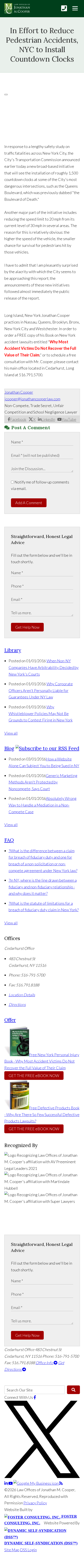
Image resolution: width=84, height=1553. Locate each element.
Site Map (11, 1549)
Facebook (18, 419)
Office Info (45, 1362)
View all (11, 733)
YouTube (69, 419)
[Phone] (64, 8)
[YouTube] (10, 1483)
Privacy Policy (35, 1502)
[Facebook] (35, 1397)
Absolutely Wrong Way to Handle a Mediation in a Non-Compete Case (42, 805)
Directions (17, 1004)
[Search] (73, 1389)
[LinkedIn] (6, 1483)
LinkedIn (48, 419)
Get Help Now (27, 627)
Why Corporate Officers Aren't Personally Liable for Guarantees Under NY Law (41, 690)
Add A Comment (28, 502)
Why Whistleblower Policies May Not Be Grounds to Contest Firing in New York (41, 713)
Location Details (22, 994)
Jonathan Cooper (19, 392)
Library (12, 650)
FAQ (9, 840)
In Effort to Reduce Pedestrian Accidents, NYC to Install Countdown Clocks (42, 45)
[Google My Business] (36, 1483)
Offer (10, 1020)
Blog (9, 748)
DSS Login (28, 1549)
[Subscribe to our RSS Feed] (47, 748)
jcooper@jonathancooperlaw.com (32, 398)
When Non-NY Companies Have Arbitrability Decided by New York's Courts (44, 667)
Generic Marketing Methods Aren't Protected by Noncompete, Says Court (43, 782)
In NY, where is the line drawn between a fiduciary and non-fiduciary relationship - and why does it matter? (43, 887)
